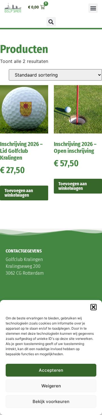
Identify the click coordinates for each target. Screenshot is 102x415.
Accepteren (51, 370)
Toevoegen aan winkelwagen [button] (19, 193)
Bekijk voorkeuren (51, 401)
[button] (93, 307)
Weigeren (51, 386)
